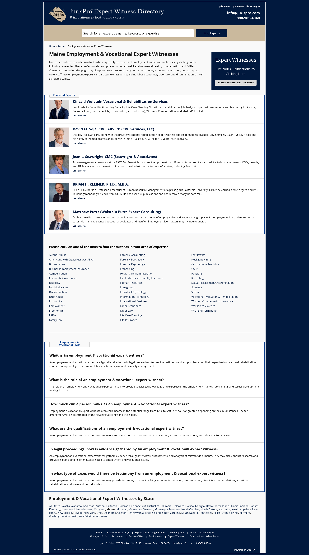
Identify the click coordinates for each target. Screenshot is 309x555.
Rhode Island (153, 513)
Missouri (148, 509)
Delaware (178, 506)
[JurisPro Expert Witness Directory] (106, 14)
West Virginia (87, 516)
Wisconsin (71, 516)
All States (54, 506)
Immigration (127, 287)
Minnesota (135, 509)
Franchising (127, 269)
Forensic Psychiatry (132, 260)
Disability (54, 283)
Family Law (55, 320)
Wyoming (101, 516)
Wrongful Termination (204, 311)
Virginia (233, 513)
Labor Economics (130, 306)
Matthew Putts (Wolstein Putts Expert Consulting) (117, 212)
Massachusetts (83, 509)
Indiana (243, 506)
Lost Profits (198, 255)
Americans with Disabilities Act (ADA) (71, 260)
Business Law (57, 264)
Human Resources (131, 283)
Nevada (78, 513)
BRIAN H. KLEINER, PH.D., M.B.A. (101, 185)
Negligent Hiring (201, 260)
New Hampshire (241, 509)
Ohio (99, 513)
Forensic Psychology (132, 264)
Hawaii (210, 506)
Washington (56, 516)
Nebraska (224, 509)
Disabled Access (59, 287)
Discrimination (58, 292)
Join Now (224, 7)
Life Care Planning (131, 315)
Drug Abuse (56, 297)
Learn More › (79, 116)
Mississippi (161, 509)
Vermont (244, 513)
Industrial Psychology (133, 292)
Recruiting (197, 278)
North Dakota (209, 509)
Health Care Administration (136, 274)
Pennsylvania (136, 513)
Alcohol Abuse (57, 255)
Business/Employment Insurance (69, 269)
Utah (225, 513)
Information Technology (134, 297)
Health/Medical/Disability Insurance (141, 278)
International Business (133, 301)
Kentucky (54, 509)
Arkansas (88, 506)
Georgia (200, 506)
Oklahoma (110, 513)
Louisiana (67, 509)
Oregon (121, 513)
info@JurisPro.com (183, 543)
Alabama (76, 506)
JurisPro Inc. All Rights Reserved (79, 550)
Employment (57, 306)
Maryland (99, 509)
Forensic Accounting (132, 255)
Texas (217, 513)
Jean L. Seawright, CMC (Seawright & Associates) (115, 157)
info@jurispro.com (243, 13)
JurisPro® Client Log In (246, 7)
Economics (55, 301)
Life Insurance (128, 320)
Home (52, 46)
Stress (195, 292)
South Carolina (171, 513)
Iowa (218, 506)
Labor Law (126, 311)
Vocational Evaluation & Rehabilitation (214, 297)
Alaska (66, 506)
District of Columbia (159, 506)
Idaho (225, 506)
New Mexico (65, 513)
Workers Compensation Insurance (212, 301)
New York (89, 513)
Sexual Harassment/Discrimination (212, 283)
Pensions (196, 274)
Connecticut (138, 506)
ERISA (52, 315)
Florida (189, 506)
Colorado (124, 506)
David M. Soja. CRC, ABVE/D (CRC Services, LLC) (113, 129)
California (111, 506)
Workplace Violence (203, 306)
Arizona (100, 506)
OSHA (194, 269)
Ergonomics (56, 311)
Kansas (254, 506)
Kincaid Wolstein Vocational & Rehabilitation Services (120, 102)
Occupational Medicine (205, 264)
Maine (61, 46)
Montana (174, 509)
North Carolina (190, 509)
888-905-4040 (248, 18)
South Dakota (189, 513)
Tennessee (205, 513)
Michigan (122, 509)
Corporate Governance (63, 278)
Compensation (58, 274)
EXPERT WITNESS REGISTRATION (236, 83)
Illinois (234, 506)
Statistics (196, 287)
